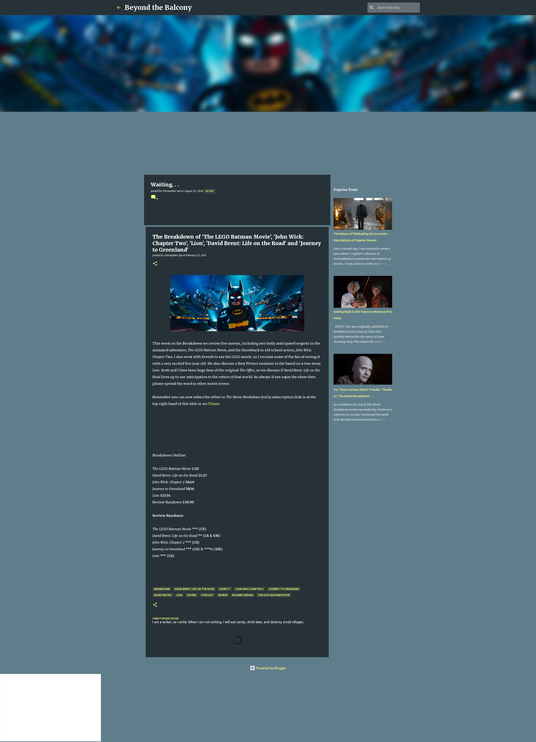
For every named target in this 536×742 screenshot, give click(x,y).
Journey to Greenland (283, 589)
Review (222, 595)
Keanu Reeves (163, 595)
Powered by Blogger (270, 668)
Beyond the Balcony (158, 7)
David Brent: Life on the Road (194, 589)
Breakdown (162, 589)
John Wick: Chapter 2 (249, 589)
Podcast (207, 595)
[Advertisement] (268, 143)
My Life (210, 191)
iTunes (213, 404)
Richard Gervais (242, 595)
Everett (225, 589)
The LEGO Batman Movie (274, 595)
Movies (191, 595)
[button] (154, 264)
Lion (179, 595)
